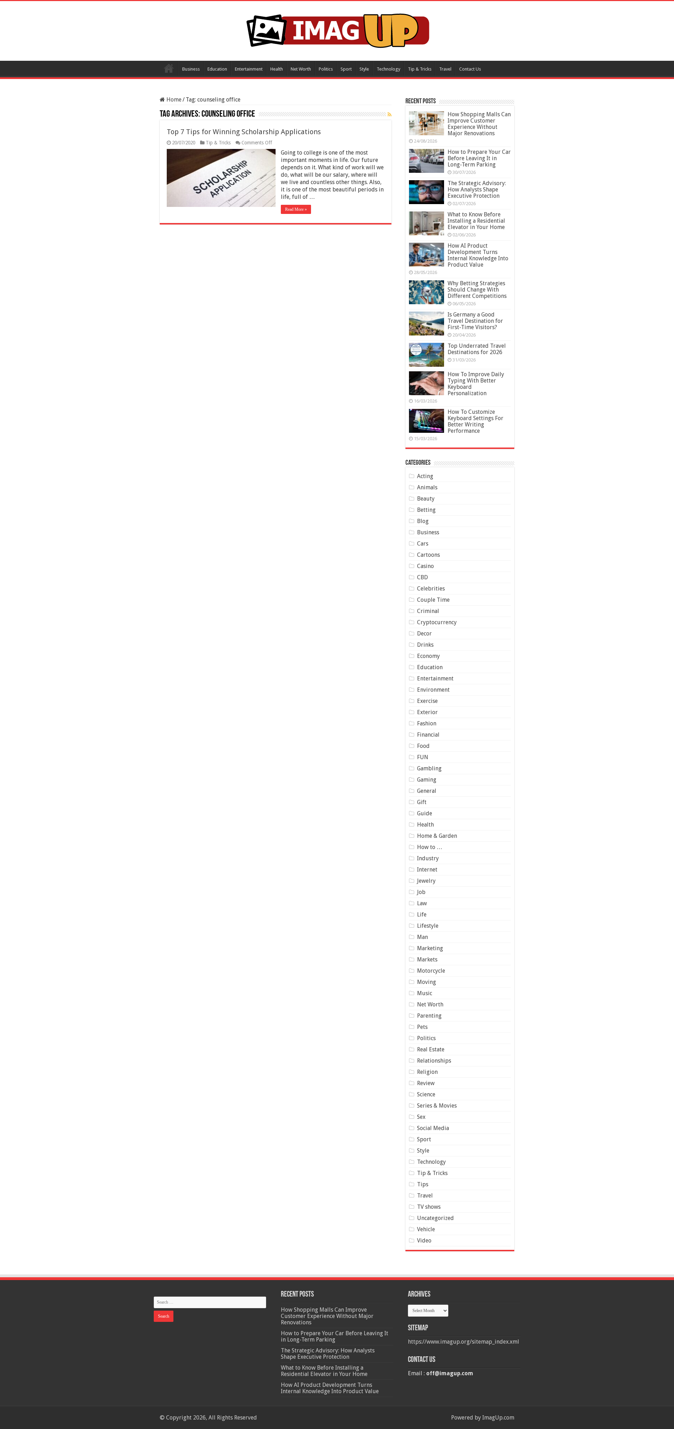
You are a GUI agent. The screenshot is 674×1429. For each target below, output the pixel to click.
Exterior (427, 712)
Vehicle (426, 1229)
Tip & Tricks (419, 69)
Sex (421, 1117)
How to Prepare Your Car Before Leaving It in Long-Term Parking (479, 158)
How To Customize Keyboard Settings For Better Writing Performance (475, 421)
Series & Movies (437, 1105)
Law (422, 903)
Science (426, 1094)
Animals (427, 487)
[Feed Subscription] (389, 114)
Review (426, 1083)
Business (191, 69)
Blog (423, 521)
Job (421, 892)
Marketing (430, 948)
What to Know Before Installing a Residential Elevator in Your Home (476, 220)
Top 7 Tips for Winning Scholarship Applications (244, 132)
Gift (422, 802)
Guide (424, 813)
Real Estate (430, 1049)
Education (217, 69)
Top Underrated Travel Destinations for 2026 (477, 348)
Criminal (428, 611)
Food (423, 746)
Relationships (434, 1060)
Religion (427, 1072)
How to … (429, 847)
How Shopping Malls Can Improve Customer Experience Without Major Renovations (479, 124)
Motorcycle (431, 970)
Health (276, 69)
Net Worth (301, 69)
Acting (425, 476)
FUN (422, 757)
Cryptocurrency (437, 622)
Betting (426, 510)
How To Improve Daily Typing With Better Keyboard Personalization (476, 384)
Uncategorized (435, 1218)
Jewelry (426, 880)
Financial (428, 734)
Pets (422, 1027)
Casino (425, 566)
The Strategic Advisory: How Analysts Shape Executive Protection (477, 189)
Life (422, 914)
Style (364, 69)
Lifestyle (427, 925)
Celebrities (431, 588)
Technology (388, 69)
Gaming (426, 779)
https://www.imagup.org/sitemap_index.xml (463, 1341)
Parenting (429, 1015)
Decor (424, 633)
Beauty (426, 498)
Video (424, 1240)
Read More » (296, 209)
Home (169, 68)
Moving (426, 982)
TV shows (429, 1206)
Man (422, 937)
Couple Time (433, 599)
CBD (422, 577)
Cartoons (428, 555)
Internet (427, 869)
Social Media (433, 1128)
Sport (346, 69)
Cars (422, 543)
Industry (428, 858)
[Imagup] (337, 29)
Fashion (426, 723)
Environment (433, 689)
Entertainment (249, 69)
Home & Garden (437, 836)
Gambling (429, 768)
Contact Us (470, 69)
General (426, 791)
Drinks (425, 644)
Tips (422, 1184)
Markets (427, 959)
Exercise (427, 701)
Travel (445, 69)
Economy (428, 656)
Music (424, 993)
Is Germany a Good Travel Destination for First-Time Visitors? (475, 321)
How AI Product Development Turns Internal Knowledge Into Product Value (478, 255)
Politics (326, 69)
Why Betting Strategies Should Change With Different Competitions (477, 289)
